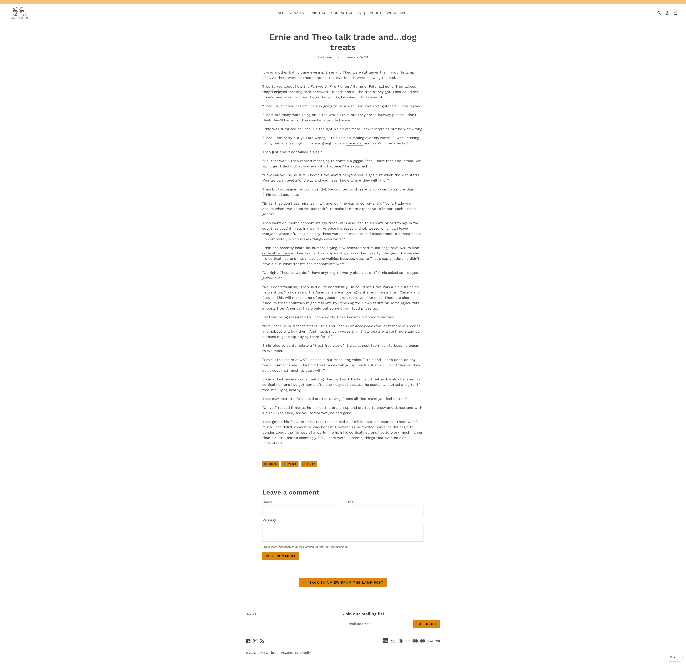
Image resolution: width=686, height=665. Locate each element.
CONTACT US (342, 13)
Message (269, 520)
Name (267, 502)
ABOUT (376, 13)
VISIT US (319, 13)
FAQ (361, 13)
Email (350, 502)
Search (251, 614)
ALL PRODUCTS (293, 12)
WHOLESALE (398, 13)
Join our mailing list (363, 613)
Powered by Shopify (296, 652)
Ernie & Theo (267, 652)
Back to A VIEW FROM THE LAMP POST (345, 582)
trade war (354, 143)
